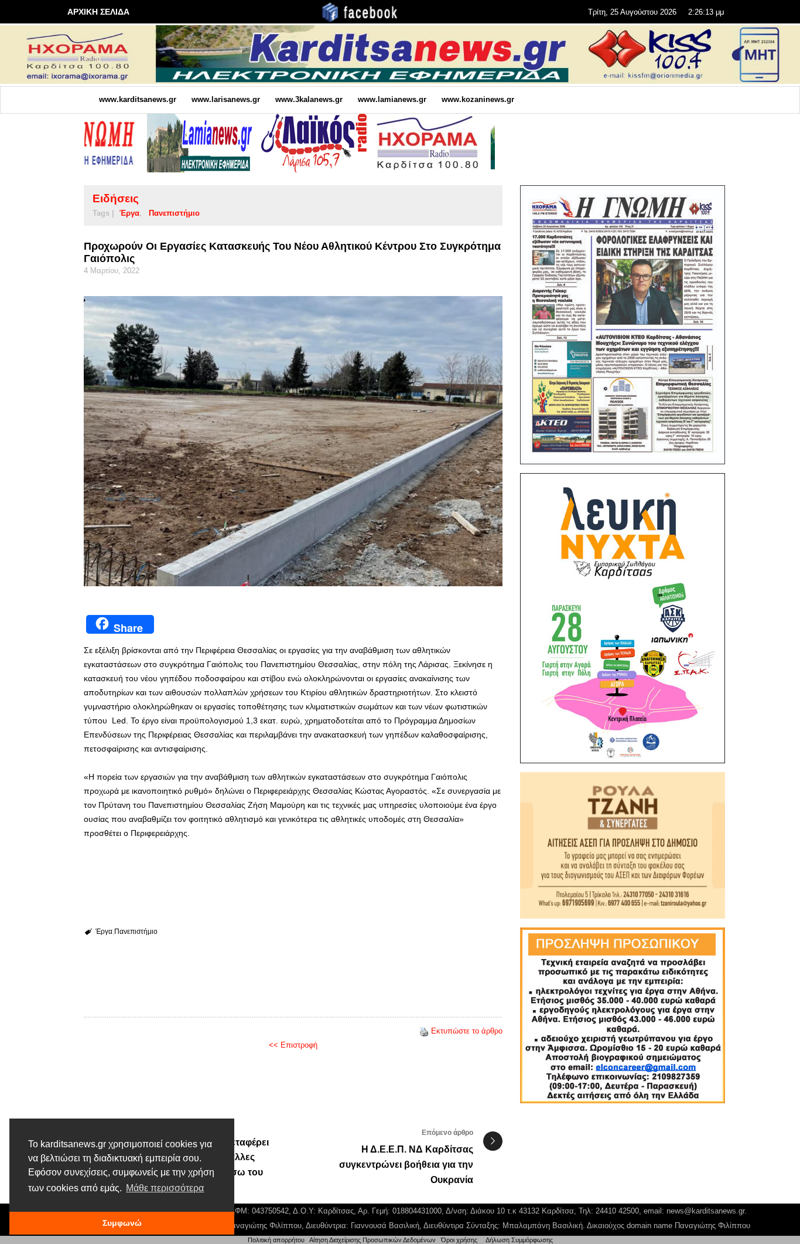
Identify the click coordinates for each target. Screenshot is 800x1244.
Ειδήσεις (116, 198)
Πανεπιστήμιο (174, 213)
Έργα (129, 213)
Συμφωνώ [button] (122, 1223)
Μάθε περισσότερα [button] (165, 1188)
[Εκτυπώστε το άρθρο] (424, 1031)
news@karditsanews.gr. (706, 1210)
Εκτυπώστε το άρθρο (466, 1031)
